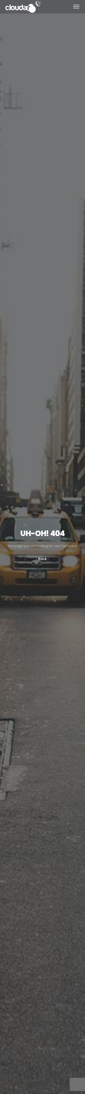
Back (42, 558)
